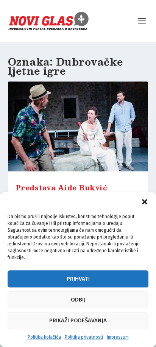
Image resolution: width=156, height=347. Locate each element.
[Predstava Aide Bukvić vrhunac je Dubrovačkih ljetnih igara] (78, 129)
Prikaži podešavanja (78, 320)
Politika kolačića (44, 337)
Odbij (78, 299)
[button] (144, 202)
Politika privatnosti (84, 337)
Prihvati (78, 278)
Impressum (118, 337)
